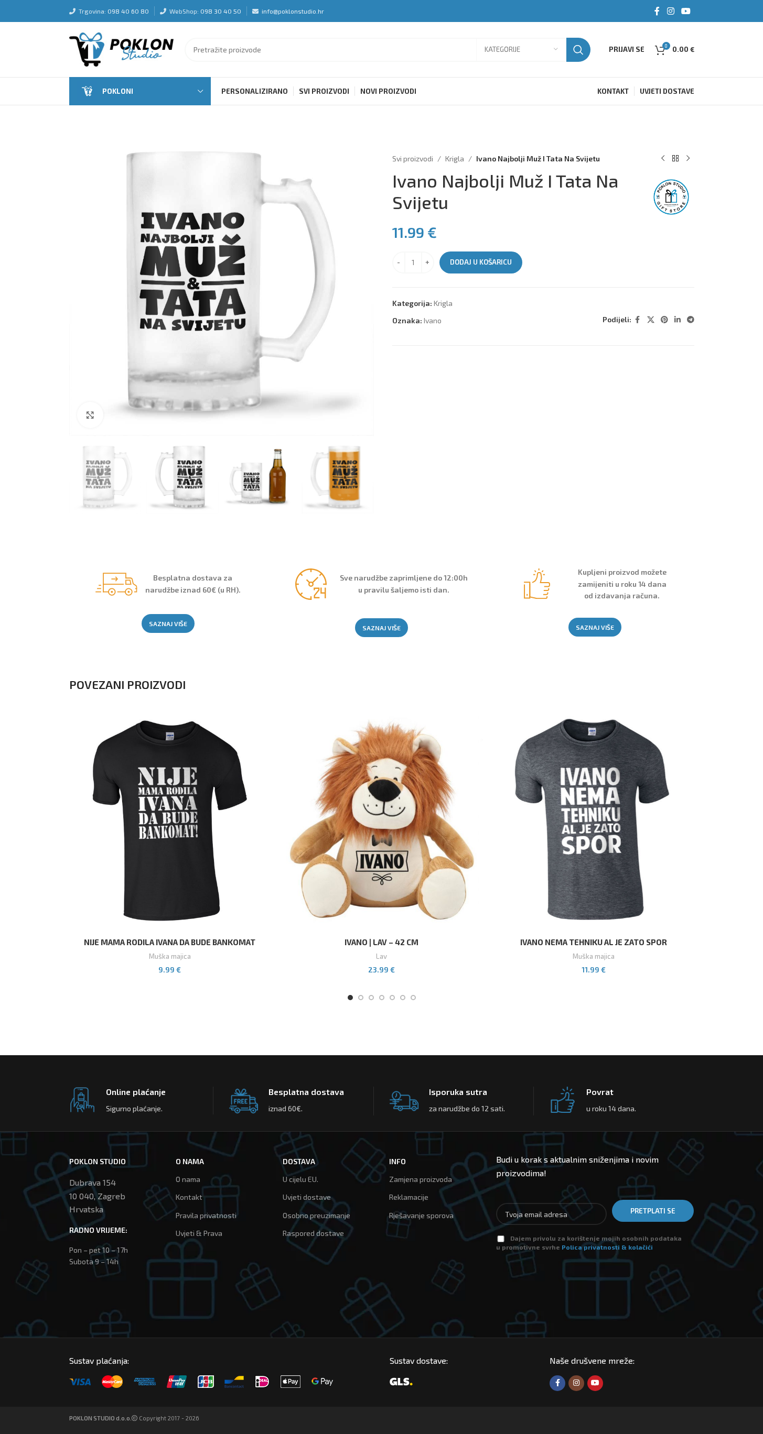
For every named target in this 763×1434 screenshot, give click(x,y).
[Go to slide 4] (381, 997)
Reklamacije (408, 1196)
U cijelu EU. (300, 1179)
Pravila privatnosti (206, 1215)
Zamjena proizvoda (420, 1179)
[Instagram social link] (670, 11)
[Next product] (688, 158)
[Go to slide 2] (360, 997)
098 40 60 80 (128, 11)
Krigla (454, 158)
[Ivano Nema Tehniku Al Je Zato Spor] (593, 820)
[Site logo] (121, 48)
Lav (381, 956)
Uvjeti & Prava (199, 1233)
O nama (188, 1179)
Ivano (433, 320)
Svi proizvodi (412, 158)
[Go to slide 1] (350, 997)
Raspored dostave (313, 1233)
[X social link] (651, 320)
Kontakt (189, 1196)
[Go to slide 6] (402, 997)
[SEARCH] (578, 50)
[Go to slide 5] (392, 997)
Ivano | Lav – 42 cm (381, 942)
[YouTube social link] (686, 11)
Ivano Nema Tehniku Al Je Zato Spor (593, 942)
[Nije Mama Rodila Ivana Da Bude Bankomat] (170, 820)
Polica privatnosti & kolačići (607, 1247)
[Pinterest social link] (664, 320)
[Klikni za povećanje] (90, 415)
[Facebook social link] (657, 11)
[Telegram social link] (690, 320)
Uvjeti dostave (307, 1196)
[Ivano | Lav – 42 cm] (381, 820)
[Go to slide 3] (371, 997)
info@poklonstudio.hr (293, 11)
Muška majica (170, 956)
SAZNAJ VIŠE (168, 623)
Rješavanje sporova (421, 1215)
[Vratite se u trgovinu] (675, 158)
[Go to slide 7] (413, 997)
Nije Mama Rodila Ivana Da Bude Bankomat (169, 942)
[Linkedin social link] (677, 320)
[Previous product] (663, 158)
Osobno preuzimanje (316, 1215)
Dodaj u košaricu (481, 262)
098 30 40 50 (220, 11)
